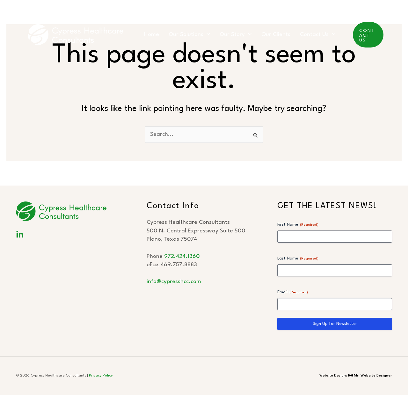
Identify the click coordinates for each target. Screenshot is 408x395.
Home (151, 34)
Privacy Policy (101, 375)
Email (292, 292)
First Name (297, 225)
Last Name (297, 258)
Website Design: (355, 375)
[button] (206, 35)
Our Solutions (186, 34)
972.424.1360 (182, 256)
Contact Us (314, 34)
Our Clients (275, 34)
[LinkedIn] (20, 234)
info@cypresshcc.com (174, 281)
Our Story (232, 34)
